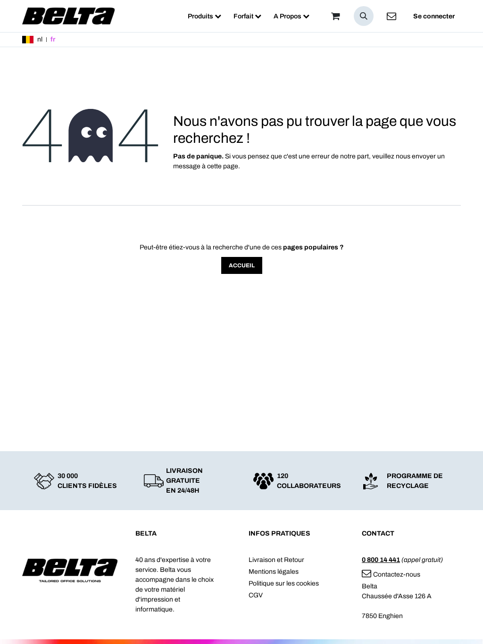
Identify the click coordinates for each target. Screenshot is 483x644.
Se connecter (434, 16)
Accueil (242, 265)
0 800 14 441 (381, 559)
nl (39, 39)
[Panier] (335, 16)
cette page (222, 166)
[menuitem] (204, 16)
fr (52, 39)
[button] (364, 16)
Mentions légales (274, 571)
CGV (256, 595)
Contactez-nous (396, 574)
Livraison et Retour (276, 559)
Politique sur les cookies (284, 583)
